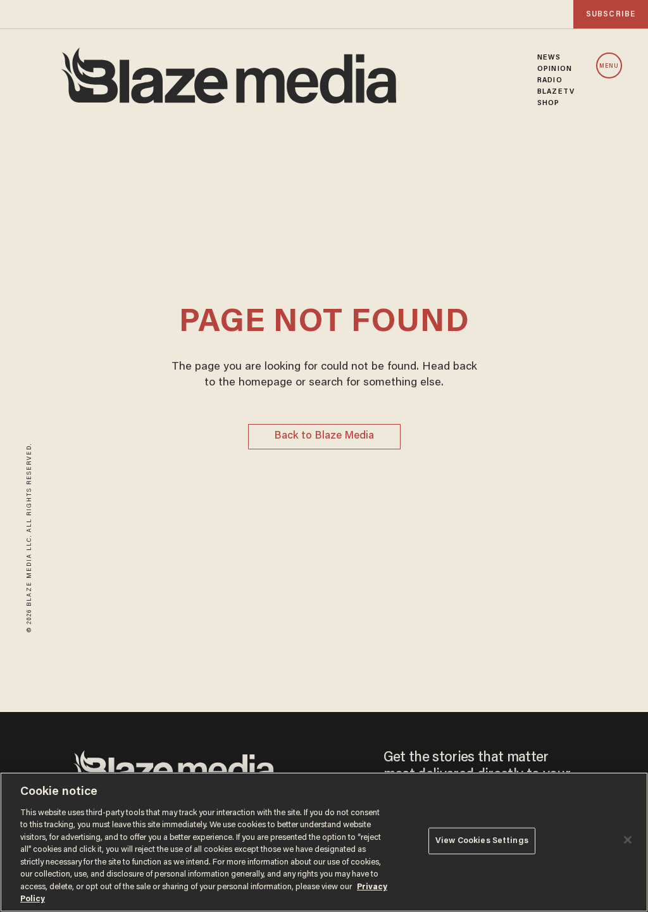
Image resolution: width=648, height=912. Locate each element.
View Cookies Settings (481, 841)
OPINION (554, 69)
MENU (609, 66)
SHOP (548, 103)
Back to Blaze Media (324, 436)
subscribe (610, 14)
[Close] (628, 840)
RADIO (550, 80)
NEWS (549, 57)
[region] (324, 842)
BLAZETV (556, 92)
